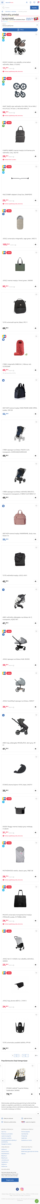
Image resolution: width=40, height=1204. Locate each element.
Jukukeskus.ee (5, 1160)
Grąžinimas (24, 1138)
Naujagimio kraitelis (6, 1144)
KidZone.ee (4, 1166)
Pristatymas (24, 1136)
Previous (3, 1081)
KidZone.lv (4, 1164)
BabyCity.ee (4, 1158)
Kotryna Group (5, 1151)
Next (37, 1081)
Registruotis (10, 1180)
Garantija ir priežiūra (6, 1138)
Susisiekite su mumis (26, 1140)
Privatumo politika (26, 1149)
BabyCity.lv (4, 1155)
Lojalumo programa (6, 1136)
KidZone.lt (4, 1149)
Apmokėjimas (24, 1133)
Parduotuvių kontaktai (7, 1133)
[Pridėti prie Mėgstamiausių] (36, 34)
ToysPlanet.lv (4, 1162)
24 (35, 1055)
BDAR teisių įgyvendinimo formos (29, 1151)
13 (24, 1055)
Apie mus (3, 1131)
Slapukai (23, 1153)
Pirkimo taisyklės (25, 1131)
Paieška (34, 7)
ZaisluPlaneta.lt (5, 1153)
